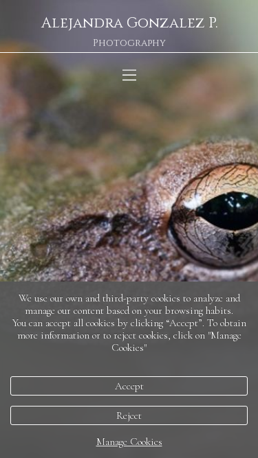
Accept (129, 386)
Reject (129, 415)
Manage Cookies (129, 441)
